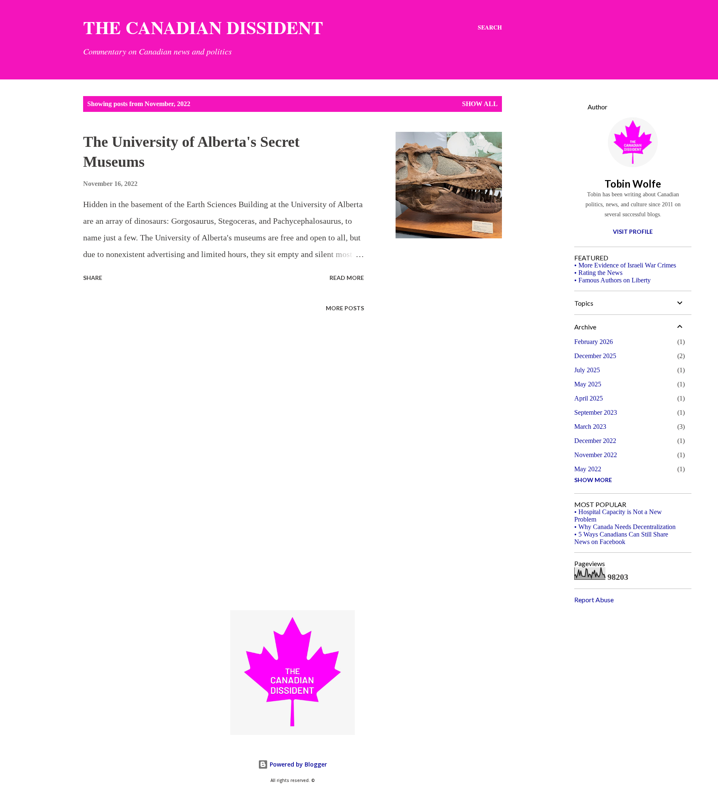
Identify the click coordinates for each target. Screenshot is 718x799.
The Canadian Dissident (203, 27)
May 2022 (587, 468)
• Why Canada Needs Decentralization (625, 526)
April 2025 (588, 398)
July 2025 (587, 370)
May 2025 (587, 384)
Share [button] (92, 277)
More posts (345, 308)
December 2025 (595, 355)
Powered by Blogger (297, 764)
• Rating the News (598, 272)
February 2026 (593, 341)
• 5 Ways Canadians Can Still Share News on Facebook (621, 538)
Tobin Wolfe (633, 184)
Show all (480, 103)
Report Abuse (594, 600)
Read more (346, 277)
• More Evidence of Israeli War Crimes (625, 265)
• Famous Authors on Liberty (612, 280)
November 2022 (595, 454)
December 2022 (595, 440)
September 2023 (595, 412)
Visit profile (633, 231)
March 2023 (590, 426)
